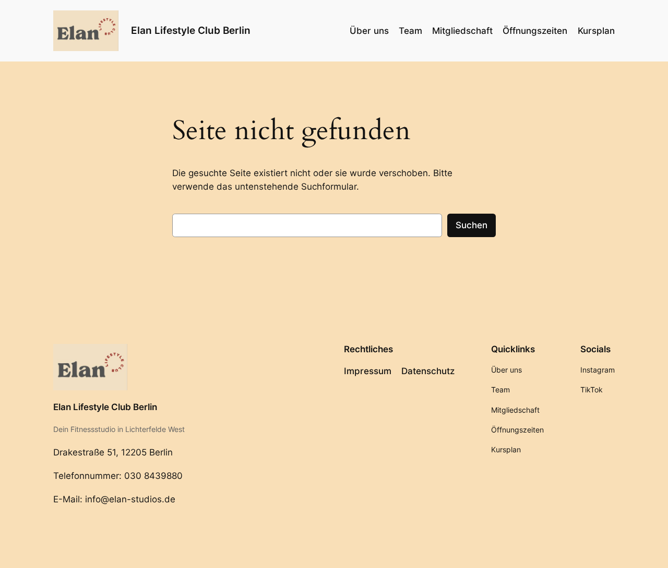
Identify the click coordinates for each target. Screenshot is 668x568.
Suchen (471, 225)
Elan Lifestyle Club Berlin (190, 30)
